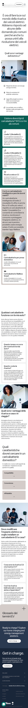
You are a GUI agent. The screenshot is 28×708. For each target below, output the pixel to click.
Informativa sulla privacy (20, 693)
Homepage (5, 685)
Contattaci (19, 4)
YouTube (4, 691)
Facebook (4, 698)
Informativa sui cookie (20, 696)
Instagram (4, 693)
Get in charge (13, 641)
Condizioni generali (19, 691)
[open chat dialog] (3, 704)
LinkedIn (4, 696)
